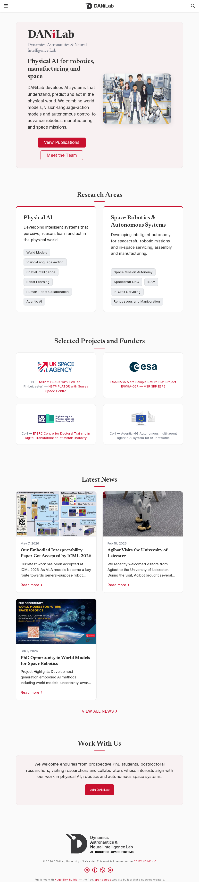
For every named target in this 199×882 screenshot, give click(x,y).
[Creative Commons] (99, 871)
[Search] (193, 6)
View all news (98, 711)
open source (102, 879)
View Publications (61, 142)
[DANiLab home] (99, 844)
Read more (30, 585)
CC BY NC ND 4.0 (145, 861)
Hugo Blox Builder (66, 879)
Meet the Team (62, 155)
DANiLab (104, 6)
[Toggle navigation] (6, 6)
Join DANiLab (100, 789)
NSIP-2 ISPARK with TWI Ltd (59, 382)
